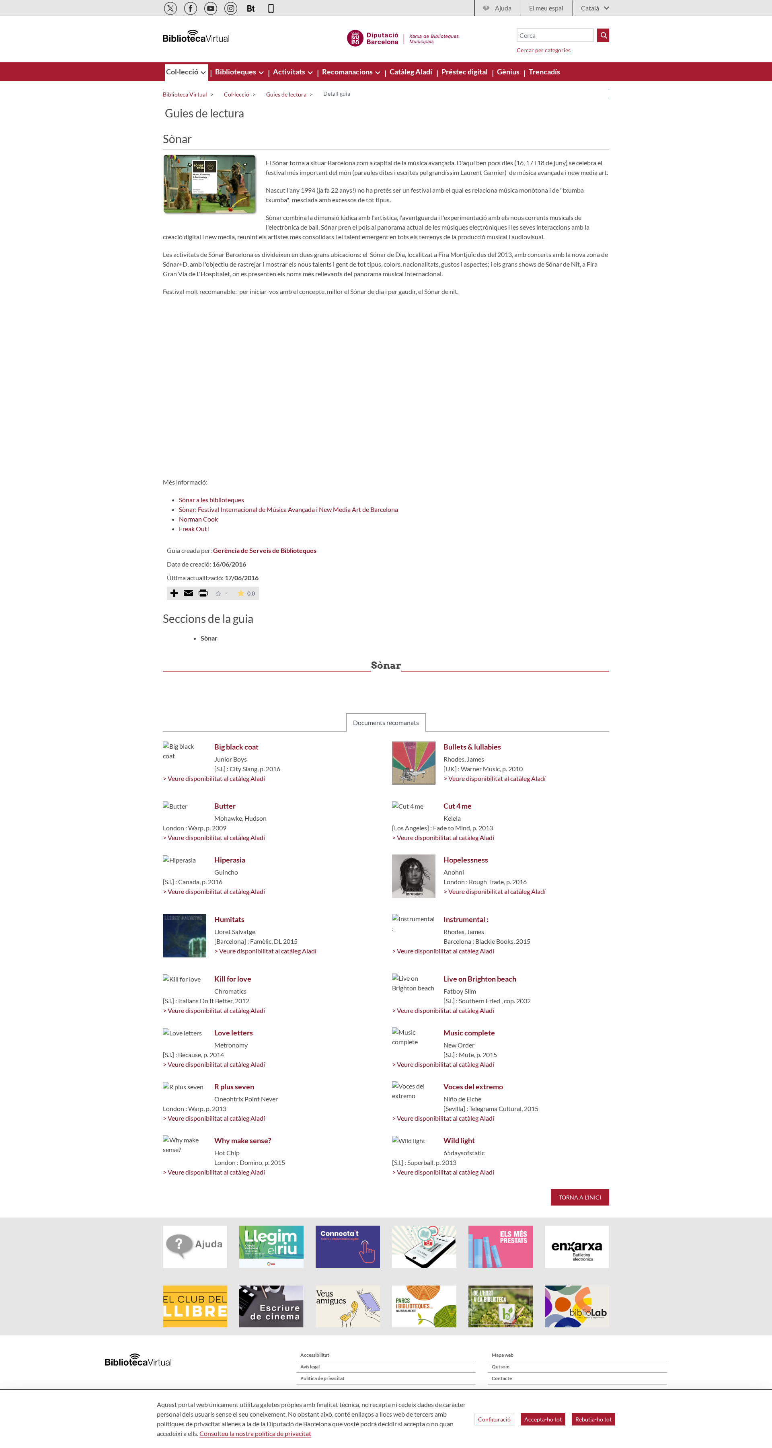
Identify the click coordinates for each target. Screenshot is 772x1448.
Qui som (500, 1367)
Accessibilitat (314, 1355)
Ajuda (503, 8)
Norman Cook (198, 519)
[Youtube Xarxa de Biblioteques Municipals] (211, 7)
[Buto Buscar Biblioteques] (603, 35)
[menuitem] (182, 71)
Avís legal (310, 1367)
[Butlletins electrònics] (251, 7)
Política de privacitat (322, 1378)
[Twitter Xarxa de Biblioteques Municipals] (171, 7)
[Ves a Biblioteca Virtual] (403, 37)
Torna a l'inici (580, 1197)
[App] (271, 7)
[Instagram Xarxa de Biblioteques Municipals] (231, 7)
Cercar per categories (544, 50)
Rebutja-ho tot (593, 1419)
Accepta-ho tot (543, 1419)
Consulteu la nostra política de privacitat (255, 1433)
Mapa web (502, 1355)
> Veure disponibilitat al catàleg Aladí (214, 778)
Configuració (494, 1419)
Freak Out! (194, 528)
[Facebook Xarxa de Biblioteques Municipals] (191, 7)
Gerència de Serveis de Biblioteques (264, 550)
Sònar (209, 638)
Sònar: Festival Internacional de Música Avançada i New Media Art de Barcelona (288, 509)
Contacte (502, 1378)
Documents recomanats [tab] (386, 722)
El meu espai (546, 8)
